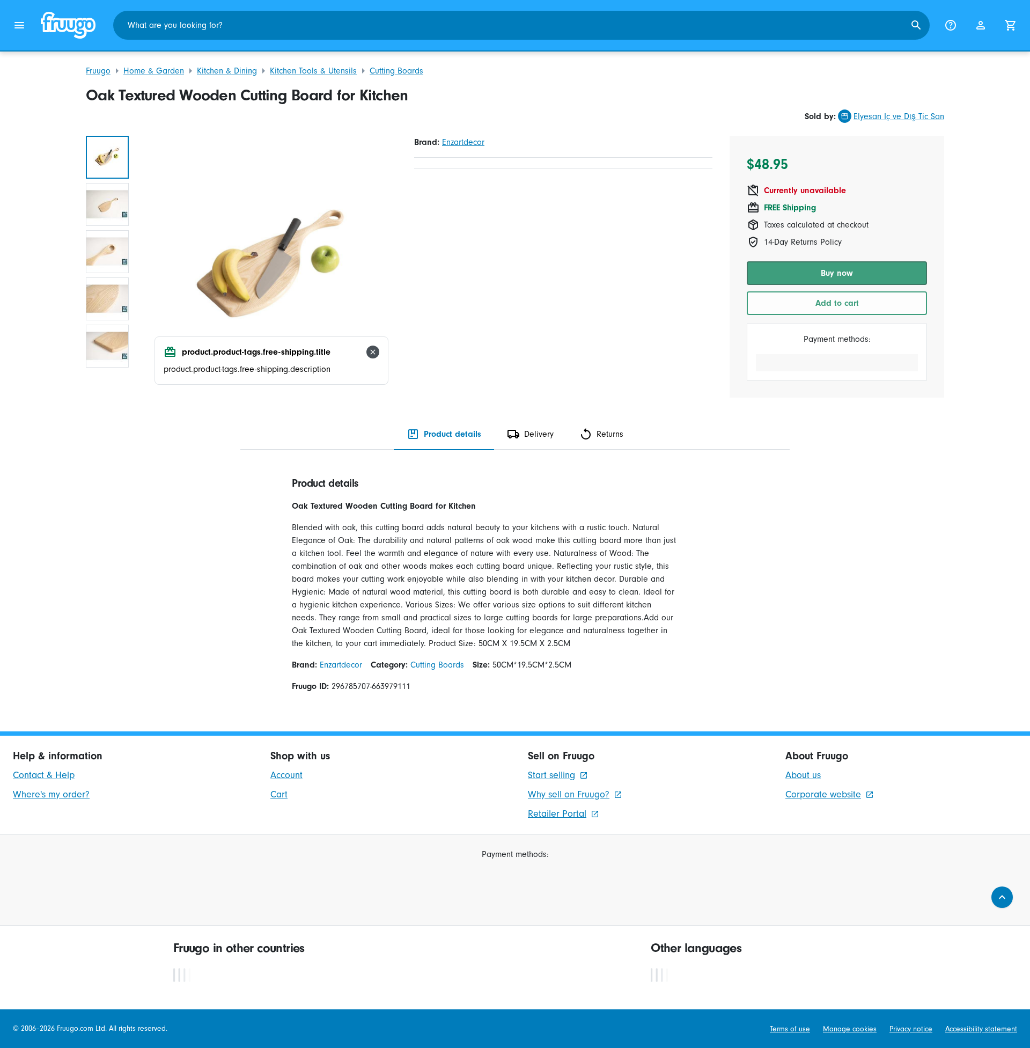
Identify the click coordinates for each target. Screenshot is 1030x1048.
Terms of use (790, 1029)
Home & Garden (153, 71)
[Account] (980, 25)
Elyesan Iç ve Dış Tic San (899, 116)
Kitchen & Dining (227, 71)
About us (803, 775)
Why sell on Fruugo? (568, 794)
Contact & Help (44, 775)
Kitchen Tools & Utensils (313, 71)
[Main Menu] (19, 25)
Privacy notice (910, 1029)
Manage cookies (850, 1029)
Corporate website (823, 794)
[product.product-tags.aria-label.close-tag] (372, 352)
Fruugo (98, 71)
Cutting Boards (396, 71)
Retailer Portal (557, 813)
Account (286, 775)
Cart (279, 794)
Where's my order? (51, 794)
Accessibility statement (981, 1029)
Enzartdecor (463, 142)
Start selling (551, 775)
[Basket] (1010, 25)
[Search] (916, 25)
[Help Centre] (950, 25)
